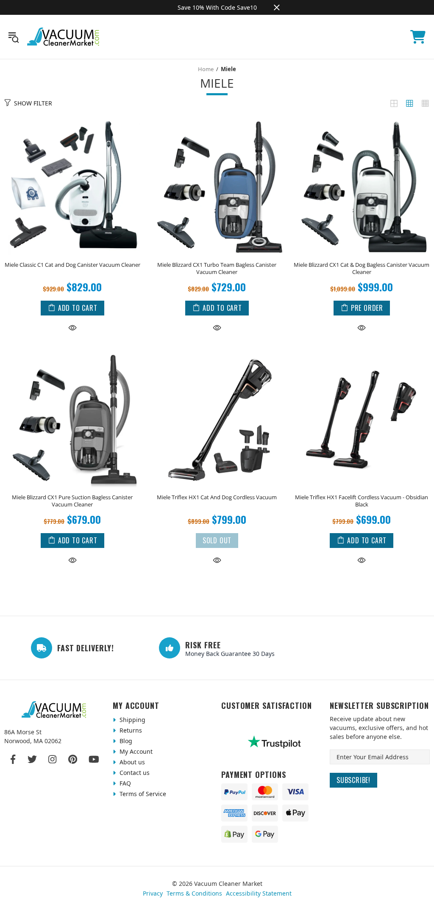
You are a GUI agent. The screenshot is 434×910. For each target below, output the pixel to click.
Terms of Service (142, 794)
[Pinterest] (72, 759)
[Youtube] (94, 759)
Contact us (134, 773)
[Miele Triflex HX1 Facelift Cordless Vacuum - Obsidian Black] (362, 353)
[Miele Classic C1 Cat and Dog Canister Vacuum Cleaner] (72, 121)
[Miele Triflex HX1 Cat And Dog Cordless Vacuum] (217, 353)
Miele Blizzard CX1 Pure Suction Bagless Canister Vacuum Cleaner (72, 501)
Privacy (153, 893)
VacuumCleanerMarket (63, 37)
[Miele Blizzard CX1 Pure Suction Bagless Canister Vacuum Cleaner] (72, 353)
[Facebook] (13, 759)
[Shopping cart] (418, 37)
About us (131, 762)
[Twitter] (32, 759)
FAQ (124, 783)
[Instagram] (52, 759)
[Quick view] (72, 327)
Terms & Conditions (194, 893)
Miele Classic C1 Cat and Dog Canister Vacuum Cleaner (72, 264)
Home (206, 69)
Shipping (131, 720)
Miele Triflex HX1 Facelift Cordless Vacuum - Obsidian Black (361, 501)
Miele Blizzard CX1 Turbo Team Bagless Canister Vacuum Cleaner (216, 268)
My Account (135, 751)
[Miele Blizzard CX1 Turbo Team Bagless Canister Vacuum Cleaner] (217, 121)
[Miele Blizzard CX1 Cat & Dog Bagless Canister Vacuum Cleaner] (362, 121)
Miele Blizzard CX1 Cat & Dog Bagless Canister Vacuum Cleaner (361, 268)
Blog (125, 741)
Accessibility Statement (259, 893)
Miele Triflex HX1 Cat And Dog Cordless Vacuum (217, 497)
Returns (130, 730)
